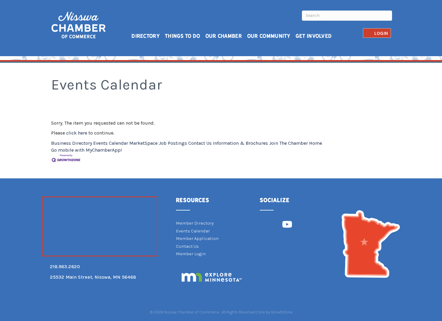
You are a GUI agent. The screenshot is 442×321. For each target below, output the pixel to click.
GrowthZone (282, 312)
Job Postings (173, 143)
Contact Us (200, 143)
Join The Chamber (288, 143)
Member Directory (195, 223)
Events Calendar (110, 143)
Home (315, 143)
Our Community (268, 36)
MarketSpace (143, 143)
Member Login (191, 253)
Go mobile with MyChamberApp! (86, 150)
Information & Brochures (240, 143)
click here (76, 133)
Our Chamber (223, 36)
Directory (145, 36)
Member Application (197, 238)
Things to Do (182, 36)
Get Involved (314, 36)
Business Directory (71, 143)
